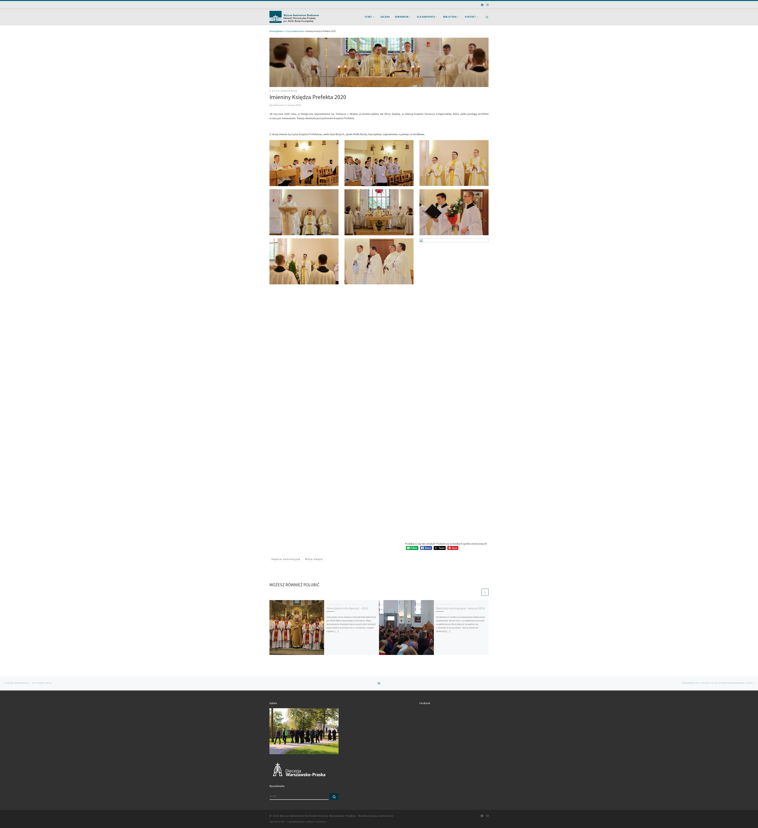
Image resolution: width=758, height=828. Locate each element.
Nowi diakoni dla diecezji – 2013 (347, 608)
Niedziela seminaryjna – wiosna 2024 (460, 608)
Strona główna (276, 31)
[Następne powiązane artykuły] (485, 592)
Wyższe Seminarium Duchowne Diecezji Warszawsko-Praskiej (317, 816)
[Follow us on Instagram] (487, 5)
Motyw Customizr (317, 821)
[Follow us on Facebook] (482, 5)
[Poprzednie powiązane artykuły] (477, 592)
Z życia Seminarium (294, 31)
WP (283, 821)
